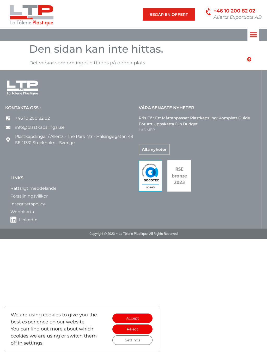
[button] (253, 35)
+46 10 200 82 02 (234, 11)
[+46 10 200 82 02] (208, 11)
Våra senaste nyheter (166, 107)
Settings (132, 340)
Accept (132, 318)
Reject (132, 329)
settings (33, 343)
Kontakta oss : (23, 107)
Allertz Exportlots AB (238, 17)
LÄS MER (147, 129)
